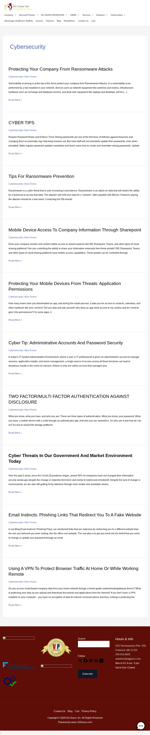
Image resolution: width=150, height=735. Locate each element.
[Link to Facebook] (85, 660)
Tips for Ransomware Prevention (41, 176)
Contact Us (83, 21)
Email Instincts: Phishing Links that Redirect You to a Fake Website (74, 514)
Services (86, 15)
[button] (141, 726)
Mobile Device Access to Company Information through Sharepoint (74, 229)
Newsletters (69, 21)
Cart (93, 21)
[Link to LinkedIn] (96, 660)
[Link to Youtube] (91, 660)
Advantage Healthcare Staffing (18, 21)
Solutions (100, 15)
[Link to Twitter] (80, 660)
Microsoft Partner (27, 15)
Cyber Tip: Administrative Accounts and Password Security (65, 342)
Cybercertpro (117, 15)
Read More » (15, 99)
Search (81, 638)
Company (8, 15)
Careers (39, 21)
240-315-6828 (122, 654)
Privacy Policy (89, 711)
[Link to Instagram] (101, 660)
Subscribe (87, 674)
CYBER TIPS (21, 122)
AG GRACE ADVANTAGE (52, 15)
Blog (59, 21)
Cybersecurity (15, 76)
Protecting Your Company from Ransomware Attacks (60, 69)
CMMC (73, 15)
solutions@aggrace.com (128, 659)
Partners (50, 21)
